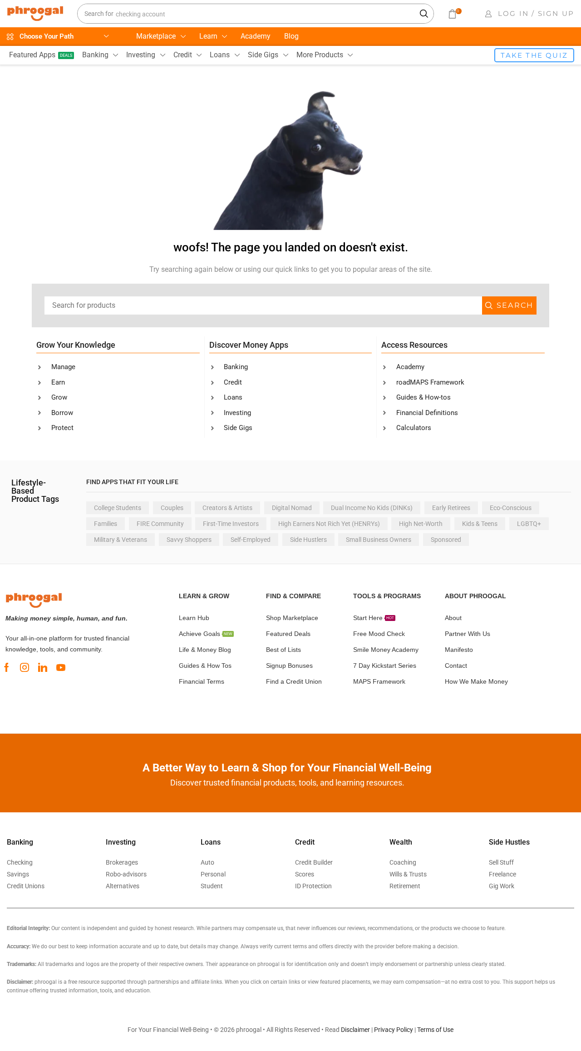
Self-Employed (251, 539)
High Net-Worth (421, 523)
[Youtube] (60, 667)
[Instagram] (24, 667)
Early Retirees (451, 507)
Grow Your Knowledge (75, 345)
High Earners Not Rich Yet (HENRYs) (329, 523)
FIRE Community (160, 523)
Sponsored (446, 539)
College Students (117, 507)
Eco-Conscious (511, 507)
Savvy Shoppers (189, 539)
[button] (454, 14)
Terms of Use (435, 1029)
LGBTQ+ (529, 523)
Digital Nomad (292, 507)
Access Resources (414, 345)
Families (105, 523)
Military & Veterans (120, 539)
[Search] (424, 13)
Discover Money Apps (248, 345)
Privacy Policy (393, 1029)
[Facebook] (6, 667)
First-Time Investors (231, 523)
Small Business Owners (378, 539)
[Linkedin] (42, 667)
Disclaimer (355, 1029)
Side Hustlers (308, 539)
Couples (172, 507)
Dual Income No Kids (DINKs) (372, 507)
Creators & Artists (227, 507)
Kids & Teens (479, 523)
